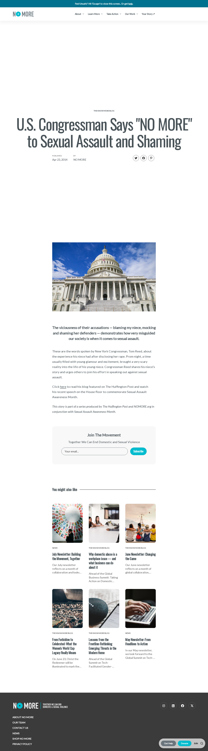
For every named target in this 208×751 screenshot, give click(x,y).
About (78, 13)
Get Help (168, 743)
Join (196, 743)
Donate (184, 743)
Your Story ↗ (148, 13)
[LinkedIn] (173, 705)
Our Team (18, 722)
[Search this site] (201, 743)
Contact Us (20, 727)
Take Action (112, 13)
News (15, 733)
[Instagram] (163, 705)
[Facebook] (182, 705)
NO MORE (79, 159)
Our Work (130, 13)
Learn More (94, 13)
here (63, 386)
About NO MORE (22, 717)
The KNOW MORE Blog (104, 111)
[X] (192, 705)
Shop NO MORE (21, 738)
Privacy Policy (22, 743)
